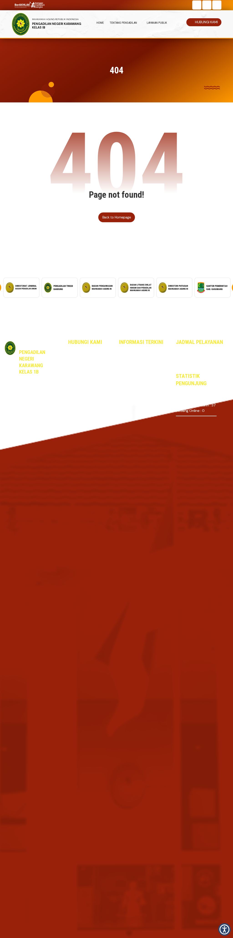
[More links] (179, 22)
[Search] (216, 15)
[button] (196, 5)
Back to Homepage (116, 217)
